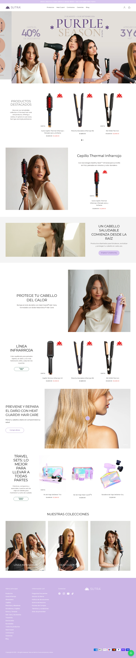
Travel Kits (9, 618)
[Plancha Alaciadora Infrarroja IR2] (82, 110)
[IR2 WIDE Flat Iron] (112, 110)
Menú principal (12, 589)
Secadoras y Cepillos (13, 609)
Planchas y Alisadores (13, 606)
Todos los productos (13, 627)
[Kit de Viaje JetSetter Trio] (52, 473)
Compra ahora (15, 430)
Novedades (9, 624)
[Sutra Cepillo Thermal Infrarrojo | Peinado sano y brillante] (53, 110)
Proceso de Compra (39, 606)
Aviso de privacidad (38, 612)
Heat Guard (60, 7)
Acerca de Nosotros (39, 603)
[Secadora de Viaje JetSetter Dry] (112, 473)
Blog (87, 7)
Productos (50, 7)
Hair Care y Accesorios (13, 615)
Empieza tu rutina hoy (109, 253)
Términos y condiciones (40, 609)
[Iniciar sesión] (124, 7)
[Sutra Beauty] (93, 588)
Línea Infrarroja (11, 596)
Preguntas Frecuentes (39, 593)
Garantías (80, 7)
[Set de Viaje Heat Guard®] (82, 473)
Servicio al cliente (38, 596)
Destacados (10, 621)
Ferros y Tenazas (11, 612)
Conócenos (71, 7)
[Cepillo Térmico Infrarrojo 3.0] (52, 357)
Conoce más (21, 369)
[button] (129, 7)
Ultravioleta (9, 600)
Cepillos (8, 603)
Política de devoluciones (40, 600)
